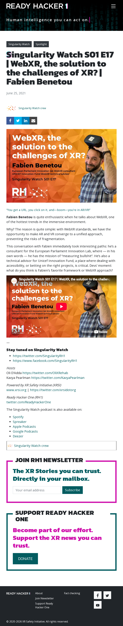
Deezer (18, 436)
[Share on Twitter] (18, 121)
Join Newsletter (44, 598)
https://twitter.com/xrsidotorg (53, 390)
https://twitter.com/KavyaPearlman (58, 378)
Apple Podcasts (24, 426)
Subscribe (72, 490)
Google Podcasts (25, 431)
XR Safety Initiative (33, 621)
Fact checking (72, 593)
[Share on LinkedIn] (25, 121)
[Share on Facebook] (10, 121)
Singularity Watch (19, 44)
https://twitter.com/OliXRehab (45, 373)
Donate (25, 558)
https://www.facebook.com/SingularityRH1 (45, 360)
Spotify (18, 417)
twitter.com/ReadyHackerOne (28, 402)
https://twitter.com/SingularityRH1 (39, 356)
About (39, 593)
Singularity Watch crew (32, 108)
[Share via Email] (33, 121)
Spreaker (20, 422)
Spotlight (41, 44)
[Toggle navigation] (113, 6)
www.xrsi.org (16, 390)
